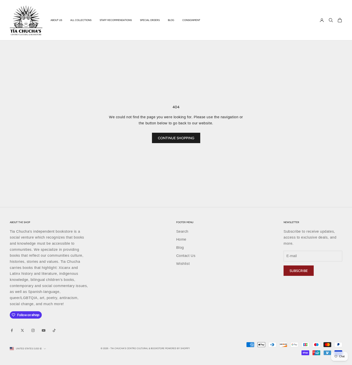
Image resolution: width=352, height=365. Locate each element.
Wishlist (183, 264)
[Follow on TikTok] (54, 330)
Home (181, 239)
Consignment (191, 20)
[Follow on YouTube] (44, 330)
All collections (80, 20)
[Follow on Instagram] (33, 330)
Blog (171, 20)
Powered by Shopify (177, 348)
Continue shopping (176, 138)
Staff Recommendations (116, 20)
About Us (56, 20)
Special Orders (150, 20)
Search (182, 231)
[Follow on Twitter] (22, 330)
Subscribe (298, 271)
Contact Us (185, 256)
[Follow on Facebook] (12, 330)
